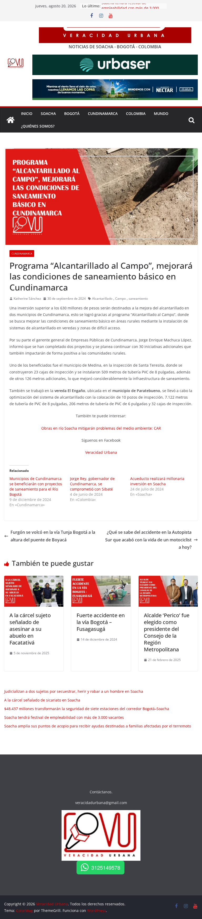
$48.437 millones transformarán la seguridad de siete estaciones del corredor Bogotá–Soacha (86, 708)
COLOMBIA (135, 113)
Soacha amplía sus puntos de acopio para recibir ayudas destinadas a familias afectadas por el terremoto (97, 725)
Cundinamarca (103, 113)
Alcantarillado (102, 298)
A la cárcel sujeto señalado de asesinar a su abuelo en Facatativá (30, 629)
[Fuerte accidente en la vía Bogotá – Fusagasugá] (100, 579)
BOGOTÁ (71, 113)
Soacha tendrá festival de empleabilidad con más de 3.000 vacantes (64, 717)
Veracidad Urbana (101, 452)
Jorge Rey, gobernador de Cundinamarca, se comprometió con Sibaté (92, 484)
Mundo (161, 113)
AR (158, 428)
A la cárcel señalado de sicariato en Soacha (42, 700)
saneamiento (138, 298)
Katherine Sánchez (27, 298)
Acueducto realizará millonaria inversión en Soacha (157, 481)
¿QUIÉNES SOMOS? (37, 126)
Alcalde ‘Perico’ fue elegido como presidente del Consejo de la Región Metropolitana (166, 632)
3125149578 (105, 867)
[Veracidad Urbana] (10, 120)
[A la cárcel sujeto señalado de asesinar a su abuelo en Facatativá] (33, 579)
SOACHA (48, 113)
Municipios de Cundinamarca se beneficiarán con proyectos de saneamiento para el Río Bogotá (35, 486)
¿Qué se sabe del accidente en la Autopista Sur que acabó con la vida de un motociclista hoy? (148, 539)
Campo (120, 298)
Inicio (26, 113)
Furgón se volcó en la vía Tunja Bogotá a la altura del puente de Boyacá (53, 536)
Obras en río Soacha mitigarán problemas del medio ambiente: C (98, 428)
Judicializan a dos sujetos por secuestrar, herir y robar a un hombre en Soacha (73, 691)
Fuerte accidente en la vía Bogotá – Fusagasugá (101, 622)
